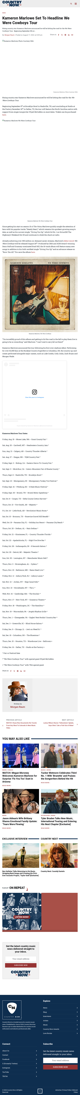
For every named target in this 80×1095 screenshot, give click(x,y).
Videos (10, 770)
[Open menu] (76, 3)
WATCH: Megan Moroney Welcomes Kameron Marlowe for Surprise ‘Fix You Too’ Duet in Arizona (19, 777)
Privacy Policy (66, 1090)
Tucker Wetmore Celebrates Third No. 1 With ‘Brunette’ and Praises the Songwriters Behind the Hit (59, 776)
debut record (69, 241)
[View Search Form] (71, 3)
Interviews (45, 815)
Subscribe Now (21, 965)
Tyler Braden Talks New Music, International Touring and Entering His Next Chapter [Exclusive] (59, 821)
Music (43, 770)
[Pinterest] (65, 34)
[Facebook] (58, 34)
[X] (61, 34)
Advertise (58, 1090)
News (4, 13)
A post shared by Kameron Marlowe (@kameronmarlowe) (34, 426)
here (4, 115)
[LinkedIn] (68, 34)
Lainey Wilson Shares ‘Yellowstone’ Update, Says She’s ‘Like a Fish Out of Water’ (58, 724)
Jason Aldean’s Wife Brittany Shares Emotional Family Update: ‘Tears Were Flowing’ (19, 821)
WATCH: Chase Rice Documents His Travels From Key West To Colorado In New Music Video (21, 725)
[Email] (72, 34)
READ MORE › (7, 786)
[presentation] (20, 755)
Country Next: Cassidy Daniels (53, 871)
